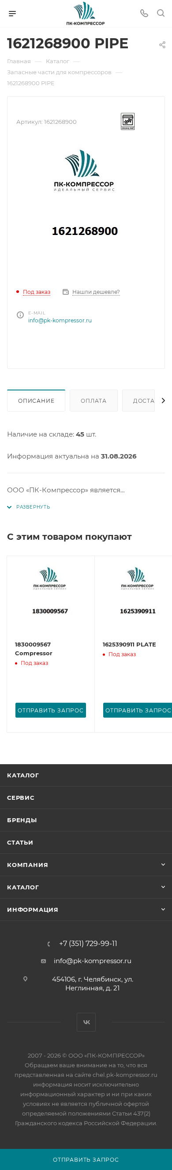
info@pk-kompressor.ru (60, 320)
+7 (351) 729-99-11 (88, 943)
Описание (36, 400)
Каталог (23, 775)
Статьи (20, 842)
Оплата (94, 400)
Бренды (22, 819)
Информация (33, 909)
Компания (27, 864)
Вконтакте (86, 1022)
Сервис (20, 797)
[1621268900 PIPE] (86, 209)
